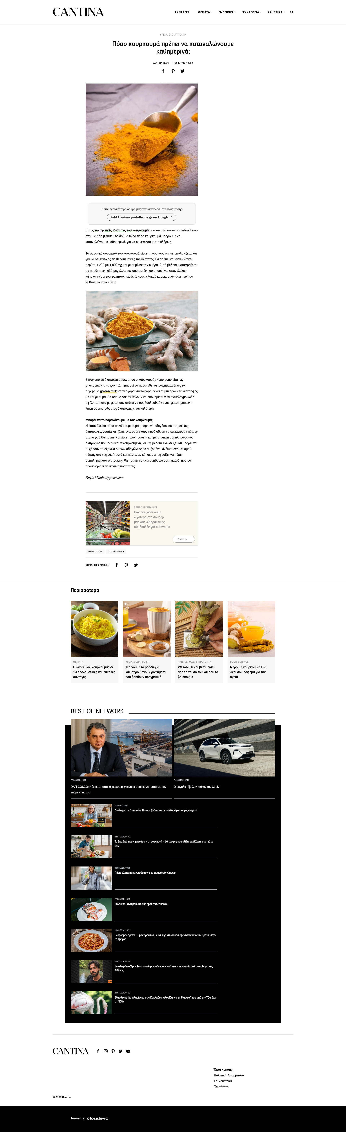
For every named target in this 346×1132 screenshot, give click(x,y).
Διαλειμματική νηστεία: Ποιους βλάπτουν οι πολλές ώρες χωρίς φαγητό (156, 810)
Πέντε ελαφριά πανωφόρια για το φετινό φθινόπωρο (145, 872)
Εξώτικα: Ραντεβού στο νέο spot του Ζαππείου (141, 904)
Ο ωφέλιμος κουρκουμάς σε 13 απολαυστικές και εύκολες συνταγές (94, 672)
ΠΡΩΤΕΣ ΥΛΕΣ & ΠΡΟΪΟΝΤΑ (194, 661)
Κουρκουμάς (95, 551)
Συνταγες (182, 12)
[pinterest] (173, 71)
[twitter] (183, 71)
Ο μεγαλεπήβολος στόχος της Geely (196, 787)
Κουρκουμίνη (116, 551)
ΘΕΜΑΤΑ (78, 661)
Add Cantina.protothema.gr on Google (139, 217)
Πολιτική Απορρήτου (229, 1075)
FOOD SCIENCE (239, 661)
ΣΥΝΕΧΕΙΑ (182, 539)
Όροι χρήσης (223, 1069)
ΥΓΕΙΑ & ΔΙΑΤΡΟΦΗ (173, 34)
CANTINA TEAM (161, 63)
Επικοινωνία (223, 1081)
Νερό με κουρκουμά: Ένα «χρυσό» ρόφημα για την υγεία (248, 672)
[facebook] (163, 71)
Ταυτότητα (221, 1087)
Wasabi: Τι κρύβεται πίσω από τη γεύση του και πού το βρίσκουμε (198, 672)
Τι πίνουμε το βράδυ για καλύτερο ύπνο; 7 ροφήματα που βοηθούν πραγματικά (145, 672)
